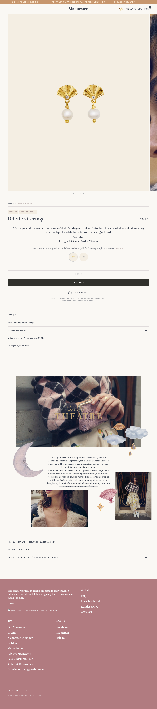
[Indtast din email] (73, 603)
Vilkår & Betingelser (20, 664)
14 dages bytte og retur (18, 346)
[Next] (83, 193)
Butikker (13, 643)
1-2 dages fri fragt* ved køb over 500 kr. (26, 338)
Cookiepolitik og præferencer (26, 669)
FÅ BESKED (78, 282)
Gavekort (86, 611)
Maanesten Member (20, 638)
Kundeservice (89, 606)
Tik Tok (61, 638)
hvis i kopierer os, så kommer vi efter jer (33, 557)
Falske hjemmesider (20, 659)
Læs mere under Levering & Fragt (78, 300)
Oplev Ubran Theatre (78, 483)
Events (12, 632)
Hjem (10, 203)
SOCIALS (61, 621)
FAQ (83, 596)
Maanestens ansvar (17, 330)
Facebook (62, 627)
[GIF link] (121, 8)
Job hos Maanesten (19, 653)
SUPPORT (86, 590)
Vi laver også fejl (18, 549)
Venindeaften (16, 648)
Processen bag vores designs (21, 322)
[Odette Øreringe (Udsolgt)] (83, 257)
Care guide (13, 315)
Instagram (62, 632)
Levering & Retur (92, 601)
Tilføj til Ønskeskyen (81, 293)
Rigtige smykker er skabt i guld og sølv (32, 542)
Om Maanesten (17, 627)
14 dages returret (124, 2)
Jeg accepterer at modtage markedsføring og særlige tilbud (34, 610)
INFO (10, 621)
